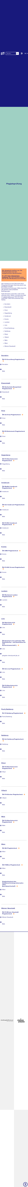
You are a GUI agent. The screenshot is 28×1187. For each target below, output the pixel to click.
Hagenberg (8, 313)
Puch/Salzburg (9, 328)
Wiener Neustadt (10, 346)
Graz (6, 310)
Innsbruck (8, 316)
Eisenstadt (8, 307)
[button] (21, 53)
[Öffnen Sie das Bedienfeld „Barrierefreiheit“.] (25, 1184)
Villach (7, 337)
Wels (6, 340)
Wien (6, 343)
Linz (6, 325)
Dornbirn (7, 304)
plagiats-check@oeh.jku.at (10, 655)
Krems (7, 319)
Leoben (7, 322)
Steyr (6, 334)
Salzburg (7, 331)
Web (3, 371)
